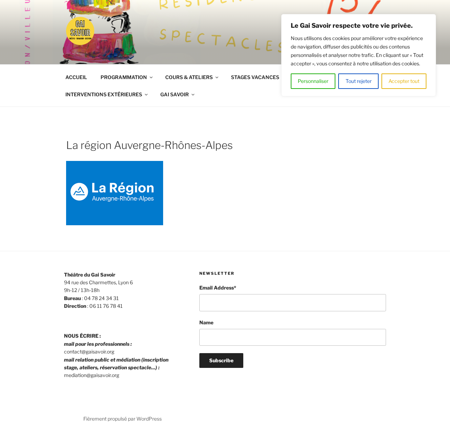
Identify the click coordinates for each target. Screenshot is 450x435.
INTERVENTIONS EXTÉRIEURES (103, 94)
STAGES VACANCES (255, 77)
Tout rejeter (359, 81)
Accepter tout (403, 81)
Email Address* (217, 288)
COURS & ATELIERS (189, 77)
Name (206, 322)
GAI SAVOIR (174, 94)
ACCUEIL (76, 77)
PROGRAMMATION (124, 77)
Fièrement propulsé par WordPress (122, 419)
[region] (358, 55)
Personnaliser (313, 81)
